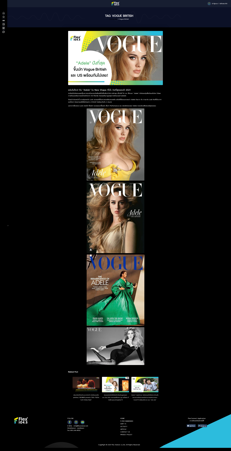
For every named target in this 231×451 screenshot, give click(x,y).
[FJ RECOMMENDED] (3, 17)
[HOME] (3, 13)
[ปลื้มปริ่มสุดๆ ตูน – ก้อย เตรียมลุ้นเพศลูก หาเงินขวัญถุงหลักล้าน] (115, 385)
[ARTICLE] (3, 28)
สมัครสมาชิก (223, 4)
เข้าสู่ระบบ (215, 4)
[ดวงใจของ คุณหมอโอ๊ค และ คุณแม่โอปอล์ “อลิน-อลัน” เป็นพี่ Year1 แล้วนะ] (144, 385)
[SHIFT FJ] (3, 20)
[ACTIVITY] (3, 24)
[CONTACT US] (3, 32)
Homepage (113, 19)
